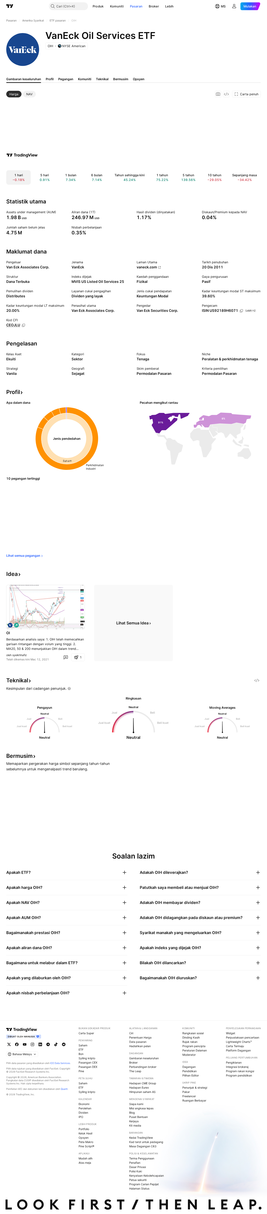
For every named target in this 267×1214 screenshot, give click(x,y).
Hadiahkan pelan (140, 1046)
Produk (98, 6)
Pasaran (136, 6)
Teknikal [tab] (102, 79)
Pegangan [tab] (65, 79)
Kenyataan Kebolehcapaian (146, 1175)
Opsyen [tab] (138, 79)
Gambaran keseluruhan (144, 1058)
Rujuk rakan (189, 1041)
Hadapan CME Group (142, 1083)
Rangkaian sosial (193, 1033)
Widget (230, 1033)
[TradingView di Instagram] (32, 1044)
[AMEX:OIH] (10, 625)
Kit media (135, 1125)
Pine (81, 1071)
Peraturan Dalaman (194, 1050)
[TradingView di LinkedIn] (40, 1044)
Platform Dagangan (238, 1050)
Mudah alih (85, 1158)
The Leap (135, 1071)
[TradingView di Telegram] (48, 1044)
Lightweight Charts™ (239, 1041)
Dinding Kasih (191, 1037)
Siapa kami (136, 1104)
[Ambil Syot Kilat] (218, 94)
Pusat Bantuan (138, 1117)
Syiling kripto (87, 1058)
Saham (83, 1045)
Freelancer (189, 1096)
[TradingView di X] (9, 1044)
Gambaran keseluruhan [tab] (23, 79)
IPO (81, 1117)
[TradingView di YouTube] (24, 1044)
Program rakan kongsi (240, 1071)
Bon (81, 1054)
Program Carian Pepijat (144, 1184)
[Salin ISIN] (241, 311)
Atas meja (85, 1162)
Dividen (83, 1112)
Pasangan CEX (88, 1062)
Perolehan (85, 1108)
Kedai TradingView (141, 1137)
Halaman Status (139, 1188)
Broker (154, 6)
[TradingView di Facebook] (17, 1044)
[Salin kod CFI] (23, 325)
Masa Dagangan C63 (142, 1146)
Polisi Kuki (135, 1171)
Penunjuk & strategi (194, 1087)
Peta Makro (86, 1142)
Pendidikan (189, 1071)
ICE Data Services (60, 1063)
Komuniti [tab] (84, 79)
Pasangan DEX (88, 1066)
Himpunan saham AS (142, 1091)
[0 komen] (66, 657)
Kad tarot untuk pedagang (146, 1142)
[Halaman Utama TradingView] (9, 6)
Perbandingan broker (142, 1066)
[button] (106, 6)
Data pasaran (137, 1041)
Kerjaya (134, 1121)
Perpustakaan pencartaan (242, 1037)
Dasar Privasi (137, 1167)
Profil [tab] (50, 79)
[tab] (14, 94)
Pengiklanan (234, 1062)
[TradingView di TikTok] (56, 1044)
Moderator (189, 1054)
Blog (132, 1112)
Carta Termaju (235, 1046)
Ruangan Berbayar (194, 1100)
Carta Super (86, 1033)
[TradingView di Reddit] (63, 1044)
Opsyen (84, 1137)
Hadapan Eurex (139, 1087)
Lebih (169, 6)
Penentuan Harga (140, 1037)
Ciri (131, 1033)
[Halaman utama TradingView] (21, 1029)
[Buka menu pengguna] (234, 6)
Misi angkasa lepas (141, 1108)
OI (8, 633)
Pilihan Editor (190, 1075)
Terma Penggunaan (141, 1158)
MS (223, 6)
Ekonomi (84, 1104)
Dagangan (189, 1066)
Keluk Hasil (85, 1133)
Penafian (134, 1162)
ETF (81, 1049)
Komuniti (117, 6)
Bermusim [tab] (120, 79)
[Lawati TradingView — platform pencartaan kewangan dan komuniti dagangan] (22, 155)
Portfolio (84, 1129)
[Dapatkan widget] (226, 94)
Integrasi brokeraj (237, 1066)
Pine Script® (86, 1146)
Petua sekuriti (138, 1180)
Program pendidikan (239, 1075)
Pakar (186, 1091)
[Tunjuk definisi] (58, 212)
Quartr (64, 1088)
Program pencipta (193, 1046)
